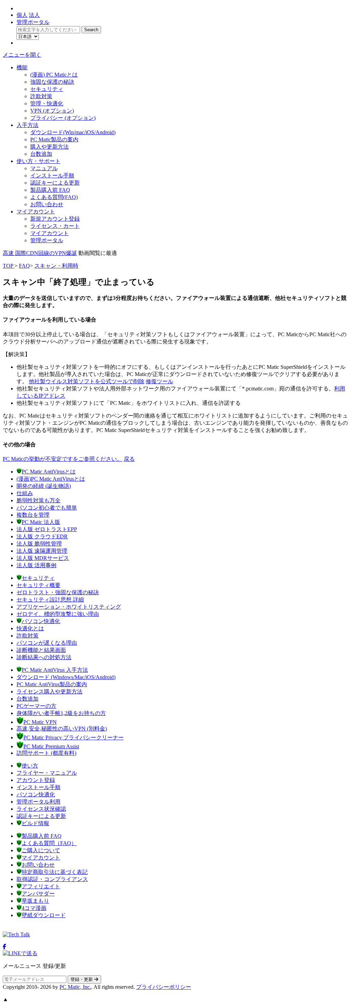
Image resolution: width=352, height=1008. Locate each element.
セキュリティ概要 (38, 585)
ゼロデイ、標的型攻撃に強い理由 (57, 614)
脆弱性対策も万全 (38, 500)
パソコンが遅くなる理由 (46, 643)
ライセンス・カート (55, 226)
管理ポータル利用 (38, 802)
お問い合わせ (46, 204)
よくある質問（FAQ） (49, 843)
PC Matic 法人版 (41, 522)
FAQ (24, 266)
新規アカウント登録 (55, 219)
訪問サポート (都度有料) (46, 753)
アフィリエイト (41, 886)
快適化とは (30, 628)
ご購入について (41, 850)
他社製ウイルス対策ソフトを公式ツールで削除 (86, 381)
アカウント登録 (35, 780)
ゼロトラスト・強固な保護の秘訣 (57, 592)
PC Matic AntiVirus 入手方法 (55, 670)
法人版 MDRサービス (42, 558)
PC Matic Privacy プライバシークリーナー (73, 737)
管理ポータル (33, 22)
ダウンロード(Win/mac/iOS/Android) (73, 132)
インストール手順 (52, 175)
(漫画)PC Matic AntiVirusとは (50, 479)
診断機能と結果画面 (41, 650)
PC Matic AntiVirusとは (49, 471)
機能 (22, 67)
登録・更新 (82, 979)
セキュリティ (46, 89)
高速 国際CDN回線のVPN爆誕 (40, 253)
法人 (34, 15)
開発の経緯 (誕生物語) (43, 486)
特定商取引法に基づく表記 (55, 872)
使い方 (30, 766)
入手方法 (27, 125)
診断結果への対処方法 (44, 657)
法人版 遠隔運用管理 (41, 551)
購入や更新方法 (49, 147)
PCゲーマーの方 (36, 706)
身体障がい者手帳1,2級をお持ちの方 (61, 713)
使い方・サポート (38, 161)
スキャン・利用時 (56, 266)
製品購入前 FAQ (50, 190)
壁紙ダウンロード (44, 915)
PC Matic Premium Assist (51, 746)
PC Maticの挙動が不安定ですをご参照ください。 (62, 459)
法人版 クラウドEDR (42, 536)
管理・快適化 (46, 103)
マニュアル (44, 168)
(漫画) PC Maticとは (54, 75)
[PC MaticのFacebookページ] (4, 947)
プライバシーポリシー (163, 987)
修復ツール (159, 381)
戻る (129, 459)
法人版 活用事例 (36, 565)
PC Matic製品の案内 (54, 139)
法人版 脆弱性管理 (39, 544)
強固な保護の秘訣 (52, 82)
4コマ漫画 (34, 908)
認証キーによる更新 (55, 183)
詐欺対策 (41, 96)
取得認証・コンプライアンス (52, 879)
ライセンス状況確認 (41, 809)
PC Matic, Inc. (75, 987)
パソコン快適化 (41, 621)
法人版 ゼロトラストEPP (46, 529)
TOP (8, 266)
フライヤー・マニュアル (46, 773)
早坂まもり (35, 901)
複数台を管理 (33, 515)
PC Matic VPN (40, 722)
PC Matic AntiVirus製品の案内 (51, 684)
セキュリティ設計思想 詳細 (50, 599)
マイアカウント (35, 211)
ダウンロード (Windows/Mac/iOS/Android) (66, 677)
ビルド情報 (35, 823)
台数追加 (41, 154)
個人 (22, 15)
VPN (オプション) (52, 111)
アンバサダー (38, 893)
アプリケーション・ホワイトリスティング (68, 607)
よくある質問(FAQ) (54, 197)
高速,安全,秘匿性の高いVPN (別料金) (61, 728)
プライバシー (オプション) (63, 118)
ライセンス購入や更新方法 (49, 691)
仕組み (24, 493)
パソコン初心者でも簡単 (46, 508)
